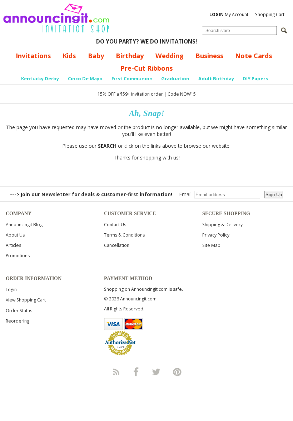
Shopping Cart (269, 14)
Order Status (19, 311)
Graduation (175, 78)
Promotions (18, 256)
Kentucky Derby (40, 78)
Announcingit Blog (24, 225)
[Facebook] (136, 371)
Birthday (130, 55)
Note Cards (253, 55)
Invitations (33, 55)
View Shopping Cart (26, 300)
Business (209, 55)
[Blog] (115, 371)
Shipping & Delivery (222, 225)
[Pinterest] (177, 371)
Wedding (169, 55)
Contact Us (115, 225)
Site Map (211, 245)
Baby (96, 55)
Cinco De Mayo (85, 78)
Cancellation (116, 245)
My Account (228, 14)
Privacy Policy (215, 235)
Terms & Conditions (124, 235)
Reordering (17, 321)
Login (11, 289)
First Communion (132, 78)
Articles (13, 245)
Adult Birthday (216, 78)
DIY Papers (255, 78)
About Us (15, 235)
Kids (69, 55)
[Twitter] (157, 371)
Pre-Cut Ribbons (146, 68)
